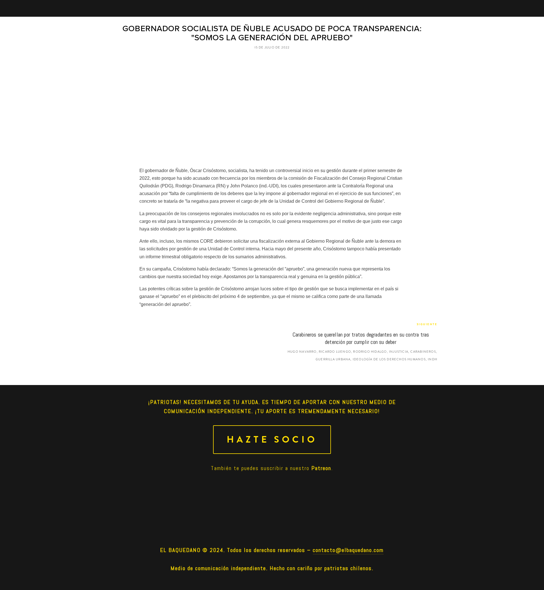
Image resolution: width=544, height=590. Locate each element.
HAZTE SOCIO (272, 439)
